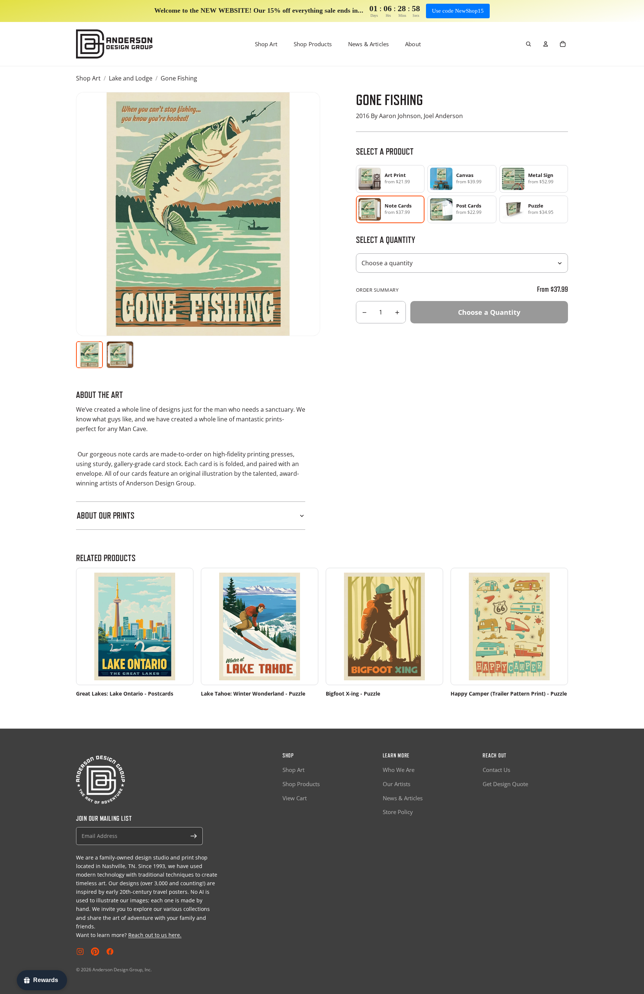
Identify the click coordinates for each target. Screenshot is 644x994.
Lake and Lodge (130, 78)
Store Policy (398, 812)
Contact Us (496, 769)
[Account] (545, 44)
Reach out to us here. (154, 934)
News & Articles (368, 44)
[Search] (528, 44)
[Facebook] (110, 951)
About (413, 44)
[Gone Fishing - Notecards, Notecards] (120, 354)
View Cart (294, 798)
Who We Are (398, 769)
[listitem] (390, 179)
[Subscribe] (193, 836)
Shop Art (266, 44)
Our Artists (396, 784)
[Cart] (563, 44)
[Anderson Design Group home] (114, 44)
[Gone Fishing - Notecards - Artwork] (89, 354)
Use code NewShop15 (458, 11)
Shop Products (313, 44)
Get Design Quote (505, 784)
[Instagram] (80, 951)
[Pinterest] (95, 951)
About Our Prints (106, 515)
